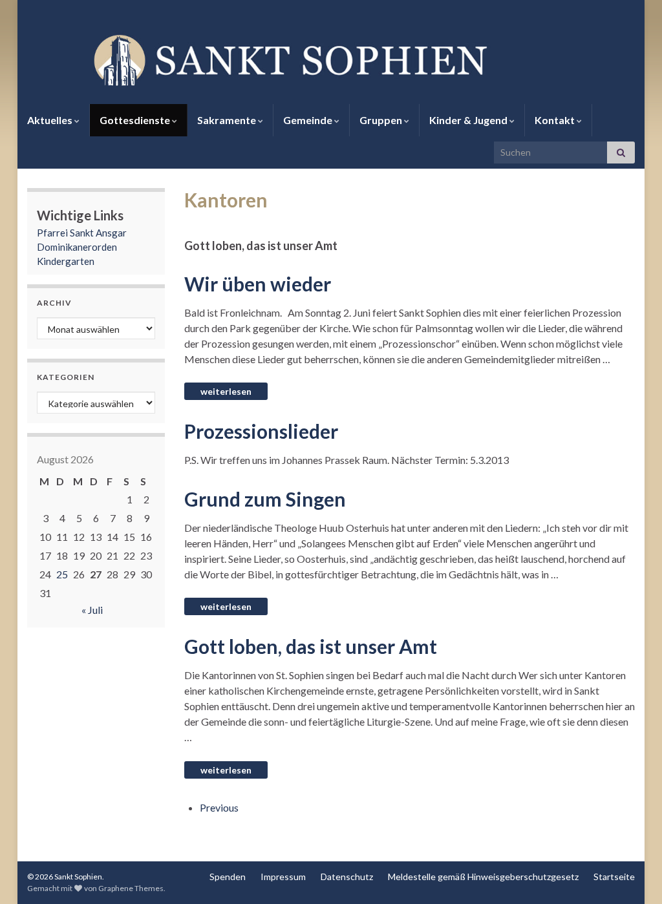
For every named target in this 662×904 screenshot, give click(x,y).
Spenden (227, 876)
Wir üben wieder (257, 283)
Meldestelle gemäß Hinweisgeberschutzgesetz (483, 876)
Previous (219, 807)
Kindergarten (65, 261)
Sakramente (227, 120)
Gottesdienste (136, 120)
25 (62, 574)
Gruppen (381, 120)
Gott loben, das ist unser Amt (310, 646)
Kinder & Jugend (469, 120)
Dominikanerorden (77, 247)
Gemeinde (308, 120)
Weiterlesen (226, 391)
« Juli (92, 610)
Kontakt (556, 120)
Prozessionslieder (261, 431)
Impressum (283, 876)
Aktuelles (50, 120)
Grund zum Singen (265, 498)
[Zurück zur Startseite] (331, 59)
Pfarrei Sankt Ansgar (82, 232)
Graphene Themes (131, 888)
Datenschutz (347, 876)
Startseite (614, 876)
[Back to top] (633, 875)
